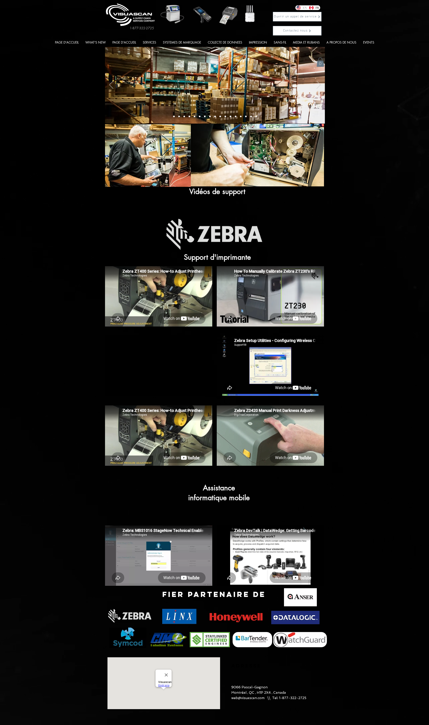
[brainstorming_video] (210, 116)
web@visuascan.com (248, 698)
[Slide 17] (256, 116)
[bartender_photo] (230, 116)
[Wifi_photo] (199, 116)
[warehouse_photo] (184, 116)
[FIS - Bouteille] (251, 116)
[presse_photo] (225, 116)
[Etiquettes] (246, 116)
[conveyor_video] (215, 116)
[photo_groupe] (189, 116)
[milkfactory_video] (194, 116)
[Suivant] (319, 85)
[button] (297, 16)
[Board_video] (179, 116)
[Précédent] (111, 85)
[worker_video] (205, 116)
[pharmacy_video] (220, 116)
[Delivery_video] (174, 116)
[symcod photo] (241, 116)
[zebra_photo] (235, 116)
